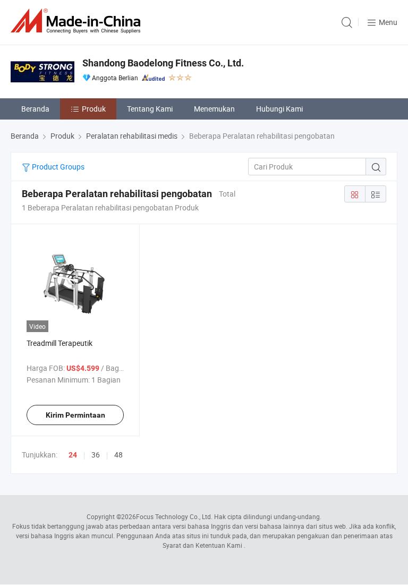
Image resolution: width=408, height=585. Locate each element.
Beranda (35, 109)
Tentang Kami (150, 109)
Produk (94, 109)
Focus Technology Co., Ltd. (174, 516)
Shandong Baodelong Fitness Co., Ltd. (163, 63)
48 (118, 455)
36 (95, 455)
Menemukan (214, 109)
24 (73, 455)
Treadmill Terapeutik (59, 343)
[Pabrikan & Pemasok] (77, 21)
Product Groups (57, 167)
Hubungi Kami (279, 109)
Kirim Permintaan (75, 415)
